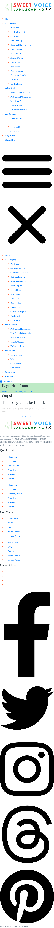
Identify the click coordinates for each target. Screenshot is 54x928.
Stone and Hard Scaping (20, 45)
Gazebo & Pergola (18, 75)
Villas (12, 123)
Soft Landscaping (17, 40)
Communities (15, 127)
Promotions (12, 474)
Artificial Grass (16, 58)
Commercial (15, 131)
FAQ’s (10, 523)
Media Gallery (14, 532)
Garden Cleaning (17, 32)
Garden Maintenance (19, 36)
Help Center (13, 519)
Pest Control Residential (20, 92)
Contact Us (10, 140)
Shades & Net (16, 79)
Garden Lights (16, 84)
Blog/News (10, 136)
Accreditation (13, 470)
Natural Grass (16, 53)
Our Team (12, 461)
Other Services (11, 88)
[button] (27, 198)
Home (7, 19)
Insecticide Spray (17, 101)
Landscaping (10, 23)
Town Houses (16, 118)
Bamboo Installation (18, 66)
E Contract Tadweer (18, 110)
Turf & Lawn (15, 62)
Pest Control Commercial (20, 97)
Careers (11, 479)
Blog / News (13, 457)
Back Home (27, 416)
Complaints (12, 527)
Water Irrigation (16, 49)
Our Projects (10, 114)
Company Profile (15, 466)
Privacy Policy (14, 536)
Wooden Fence (16, 71)
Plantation (14, 28)
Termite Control (17, 105)
